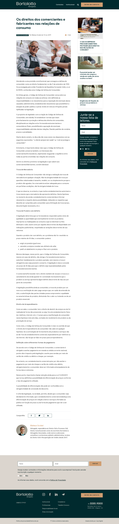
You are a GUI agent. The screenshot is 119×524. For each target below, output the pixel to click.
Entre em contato (91, 4)
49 (95, 503)
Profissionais (46, 505)
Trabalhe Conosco (63, 505)
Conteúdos (59, 4)
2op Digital (99, 521)
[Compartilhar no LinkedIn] (48, 415)
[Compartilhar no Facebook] (31, 415)
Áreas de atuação (47, 512)
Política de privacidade (23, 521)
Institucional (70, 4)
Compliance (61, 502)
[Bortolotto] (26, 5)
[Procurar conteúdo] (78, 4)
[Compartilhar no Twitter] (39, 415)
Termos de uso (34, 521)
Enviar (90, 154)
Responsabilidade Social (49, 508)
